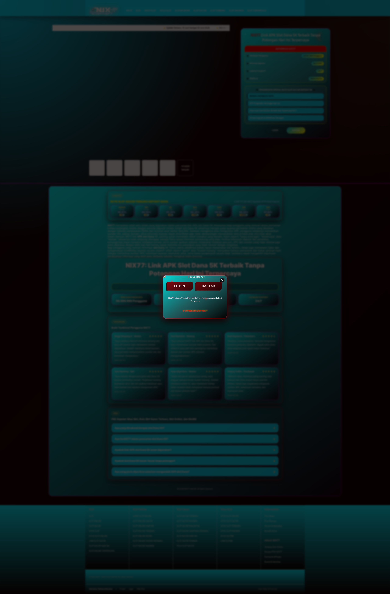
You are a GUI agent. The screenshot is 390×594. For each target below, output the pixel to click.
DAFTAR (208, 286)
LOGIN (179, 286)
